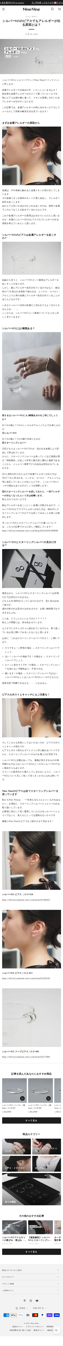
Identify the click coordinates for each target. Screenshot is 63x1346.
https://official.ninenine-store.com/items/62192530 (26, 978)
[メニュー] (3, 9)
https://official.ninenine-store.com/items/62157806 (26, 1057)
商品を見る (22, 1098)
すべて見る (31, 1120)
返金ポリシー (17, 1326)
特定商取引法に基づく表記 (20, 1330)
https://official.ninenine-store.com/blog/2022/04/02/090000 (30, 531)
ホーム (27, 16)
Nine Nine (35, 1323)
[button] (52, 9)
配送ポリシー (39, 1330)
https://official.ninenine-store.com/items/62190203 (26, 900)
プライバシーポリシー (34, 1326)
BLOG (34, 16)
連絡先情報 (51, 1330)
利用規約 (50, 1326)
